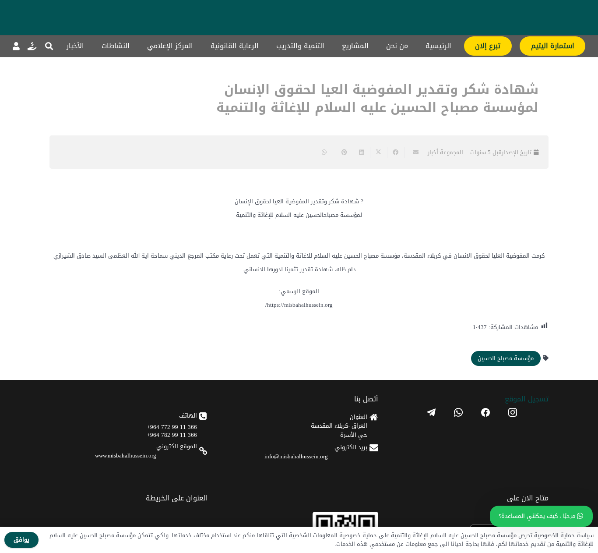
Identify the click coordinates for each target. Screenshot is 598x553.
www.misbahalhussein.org (125, 455)
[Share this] (395, 152)
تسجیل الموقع (527, 399)
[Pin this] (344, 152)
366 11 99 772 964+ (172, 427)
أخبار (433, 152)
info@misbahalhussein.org (296, 456)
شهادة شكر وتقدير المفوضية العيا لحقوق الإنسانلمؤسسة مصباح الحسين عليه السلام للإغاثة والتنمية (377, 99)
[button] (49, 46)
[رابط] (32, 46)
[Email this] (412, 152)
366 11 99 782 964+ (172, 434)
